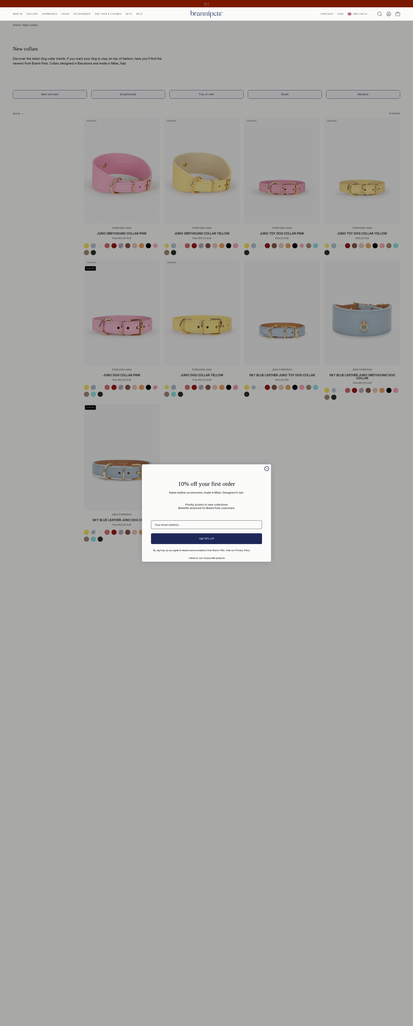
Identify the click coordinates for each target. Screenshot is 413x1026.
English (358, 14)
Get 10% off (206, 538)
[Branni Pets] (206, 14)
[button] (327, 14)
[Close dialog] (267, 468)
